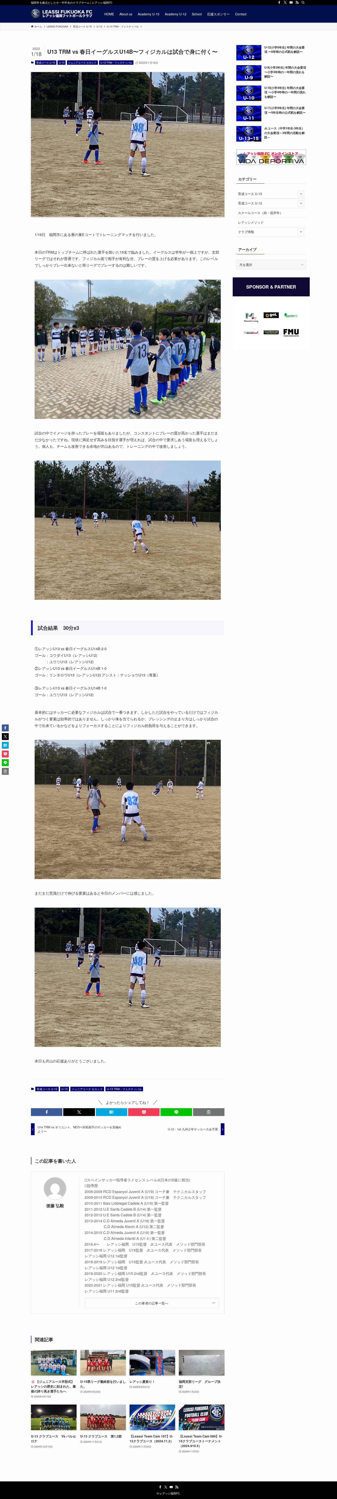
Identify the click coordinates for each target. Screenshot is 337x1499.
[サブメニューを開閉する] (301, 194)
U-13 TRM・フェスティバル (116, 62)
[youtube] (291, 2)
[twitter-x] (285, 2)
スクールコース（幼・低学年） (260, 212)
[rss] (297, 2)
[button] (46, 1112)
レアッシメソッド (251, 222)
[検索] (303, 2)
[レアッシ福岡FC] (61, 14)
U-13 (61, 62)
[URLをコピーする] (208, 1112)
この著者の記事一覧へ (151, 1303)
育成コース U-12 (250, 203)
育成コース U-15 (45, 62)
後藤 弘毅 (55, 1205)
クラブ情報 (246, 231)
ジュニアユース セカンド (82, 62)
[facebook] (279, 2)
